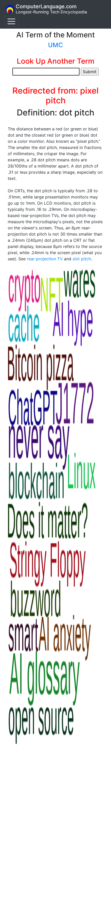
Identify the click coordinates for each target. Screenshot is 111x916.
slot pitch (82, 258)
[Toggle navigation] (11, 21)
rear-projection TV (45, 258)
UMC (55, 45)
